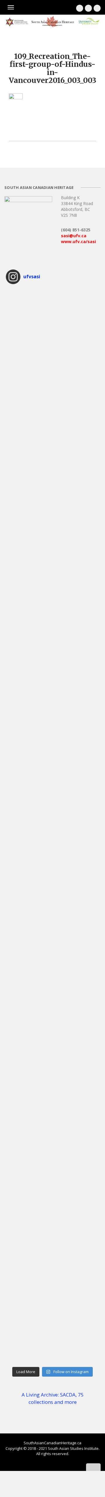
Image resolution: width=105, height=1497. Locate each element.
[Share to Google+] (23, 128)
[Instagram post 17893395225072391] (52, 1337)
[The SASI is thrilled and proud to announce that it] (52, 422)
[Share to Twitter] (17, 128)
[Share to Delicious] (46, 128)
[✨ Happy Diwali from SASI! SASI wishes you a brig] (52, 638)
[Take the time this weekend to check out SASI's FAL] (52, 1014)
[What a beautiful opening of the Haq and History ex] (52, 584)
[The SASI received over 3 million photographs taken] (52, 476)
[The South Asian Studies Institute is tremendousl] (52, 745)
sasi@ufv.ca (73, 235)
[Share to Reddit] (41, 128)
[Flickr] (97, 8)
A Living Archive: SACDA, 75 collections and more (53, 1398)
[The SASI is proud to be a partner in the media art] (52, 530)
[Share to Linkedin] (29, 128)
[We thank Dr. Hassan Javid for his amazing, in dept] (52, 907)
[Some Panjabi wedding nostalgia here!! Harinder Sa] (52, 1229)
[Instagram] (88, 8)
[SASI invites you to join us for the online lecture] (52, 799)
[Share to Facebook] (11, 128)
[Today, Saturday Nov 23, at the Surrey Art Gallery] (52, 315)
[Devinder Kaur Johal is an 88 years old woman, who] (52, 1122)
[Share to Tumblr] (58, 128)
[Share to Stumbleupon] (52, 128)
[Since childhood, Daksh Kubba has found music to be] (52, 1176)
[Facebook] (79, 8)
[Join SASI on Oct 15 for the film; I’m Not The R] (52, 960)
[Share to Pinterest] (35, 128)
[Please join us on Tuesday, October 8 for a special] (52, 1068)
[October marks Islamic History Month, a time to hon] (52, 691)
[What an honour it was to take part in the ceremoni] (52, 853)
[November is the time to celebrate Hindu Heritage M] (52, 369)
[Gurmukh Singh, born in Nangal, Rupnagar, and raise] (52, 1283)
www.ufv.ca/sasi (78, 241)
